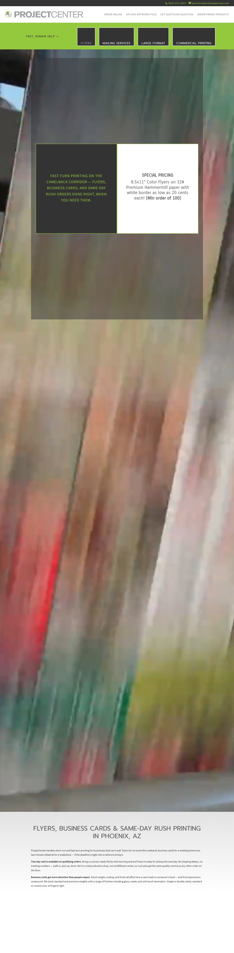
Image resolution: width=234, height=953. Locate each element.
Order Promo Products (213, 14)
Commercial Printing (194, 43)
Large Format (153, 43)
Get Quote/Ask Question (176, 14)
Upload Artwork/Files (141, 14)
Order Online (113, 14)
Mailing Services (116, 43)
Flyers (86, 43)
